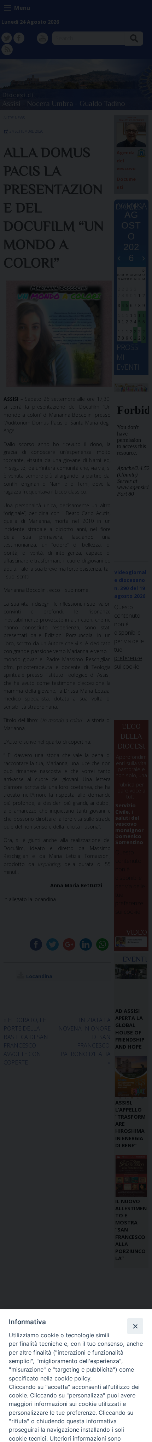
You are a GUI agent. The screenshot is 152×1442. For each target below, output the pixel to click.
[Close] (135, 1326)
